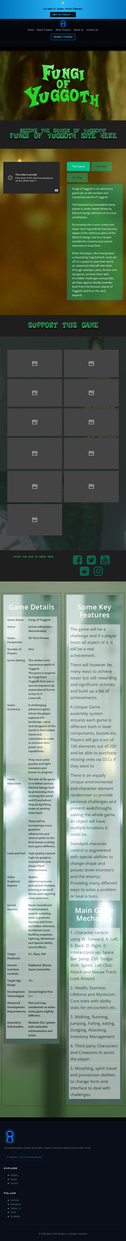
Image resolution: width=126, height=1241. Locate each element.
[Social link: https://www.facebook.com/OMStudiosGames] (79, 560)
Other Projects (63, 29)
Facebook (15, 1216)
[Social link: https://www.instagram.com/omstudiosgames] (99, 571)
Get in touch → (63, 14)
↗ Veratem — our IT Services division (24, 1157)
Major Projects (44, 29)
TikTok (13, 1212)
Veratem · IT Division (63, 36)
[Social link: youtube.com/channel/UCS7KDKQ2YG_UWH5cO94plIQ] (106, 560)
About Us (79, 29)
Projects (14, 1175)
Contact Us (92, 29)
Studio (13, 1179)
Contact (14, 1183)
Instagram (15, 1204)
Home (31, 29)
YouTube (14, 1200)
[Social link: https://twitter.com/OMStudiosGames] (92, 560)
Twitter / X (15, 1208)
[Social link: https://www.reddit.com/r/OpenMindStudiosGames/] (86, 571)
